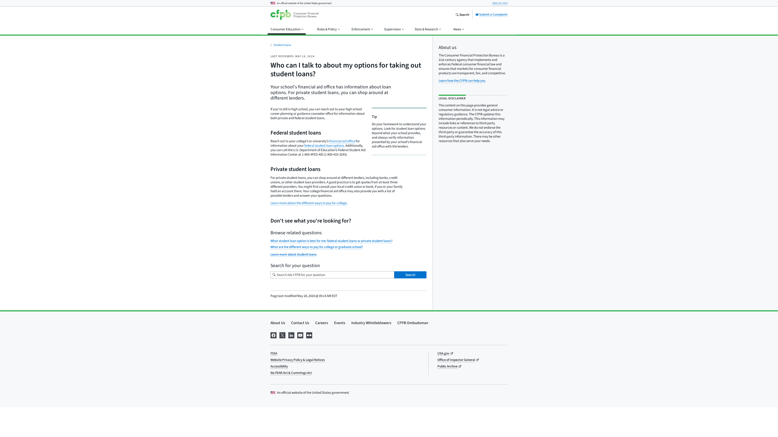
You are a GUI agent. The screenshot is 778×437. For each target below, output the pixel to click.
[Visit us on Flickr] (309, 334)
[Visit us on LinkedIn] (291, 334)
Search (410, 275)
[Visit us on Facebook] (273, 334)
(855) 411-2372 (500, 3)
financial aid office (342, 141)
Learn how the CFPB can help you (462, 80)
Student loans (282, 44)
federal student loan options (324, 145)
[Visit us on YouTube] (300, 334)
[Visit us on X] (282, 334)
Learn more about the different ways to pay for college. (308, 203)
